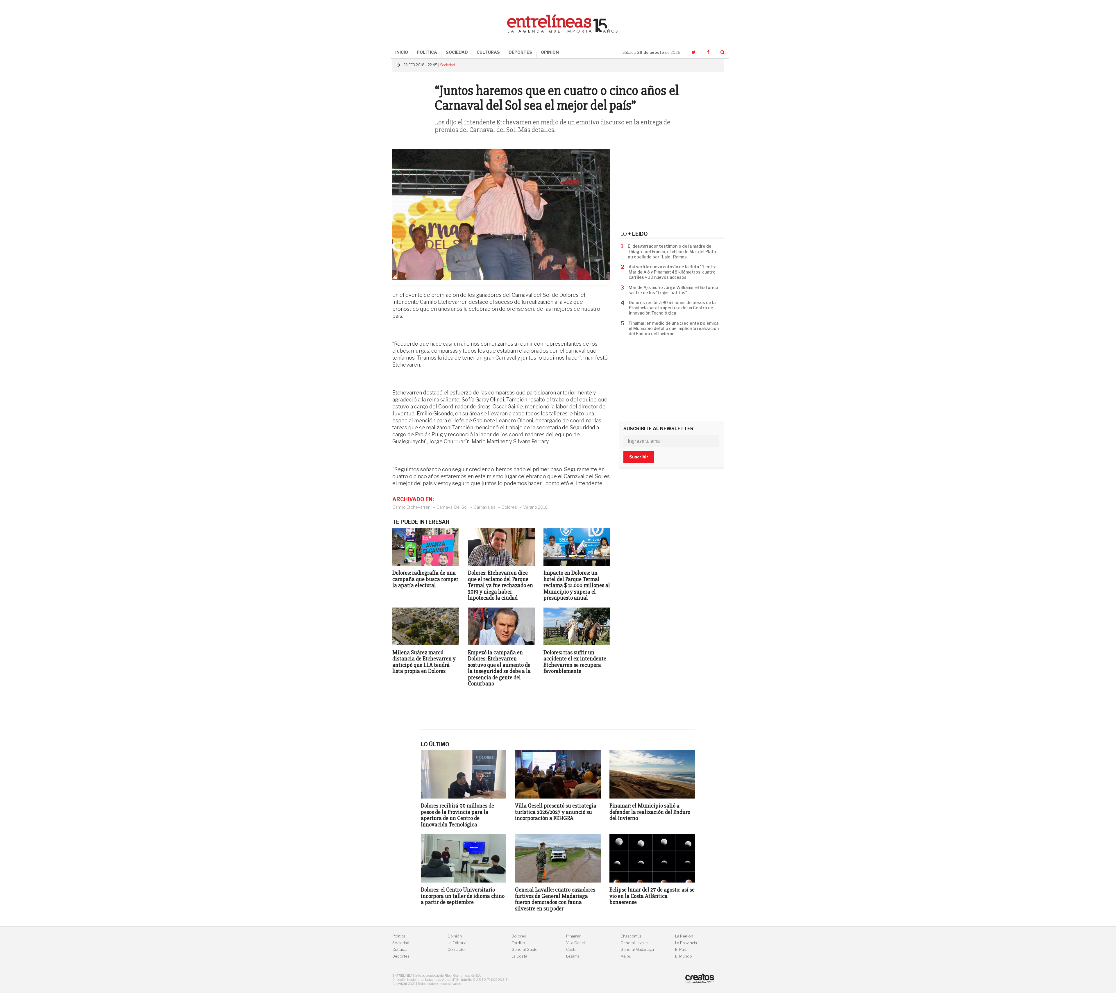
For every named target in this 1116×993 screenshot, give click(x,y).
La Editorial (457, 943)
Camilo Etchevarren (411, 507)
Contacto (456, 949)
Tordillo (518, 943)
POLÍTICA (427, 52)
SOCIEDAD (457, 52)
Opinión (455, 936)
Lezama (573, 956)
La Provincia (686, 943)
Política (398, 936)
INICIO (401, 52)
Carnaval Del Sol (452, 507)
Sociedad (447, 65)
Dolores (509, 507)
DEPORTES (520, 52)
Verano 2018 (535, 507)
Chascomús (631, 936)
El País (681, 949)
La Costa (519, 956)
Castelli (572, 949)
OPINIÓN (550, 52)
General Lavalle (634, 943)
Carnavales (485, 507)
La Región (684, 936)
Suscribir (638, 456)
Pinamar (573, 936)
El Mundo (683, 956)
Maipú (625, 956)
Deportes (400, 956)
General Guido (525, 949)
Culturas (399, 949)
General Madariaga (637, 949)
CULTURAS (488, 52)
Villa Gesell (576, 943)
